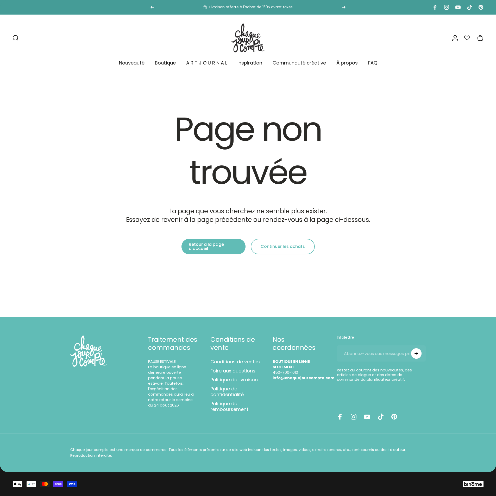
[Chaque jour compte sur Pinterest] (394, 417)
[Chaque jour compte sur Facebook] (340, 417)
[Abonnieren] (416, 353)
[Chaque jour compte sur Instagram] (353, 417)
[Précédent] (152, 7)
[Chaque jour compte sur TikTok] (381, 417)
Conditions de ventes (235, 362)
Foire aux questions (232, 371)
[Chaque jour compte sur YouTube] (367, 417)
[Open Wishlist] (470, 38)
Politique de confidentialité (227, 392)
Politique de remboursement (229, 407)
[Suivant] (343, 7)
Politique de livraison (234, 380)
